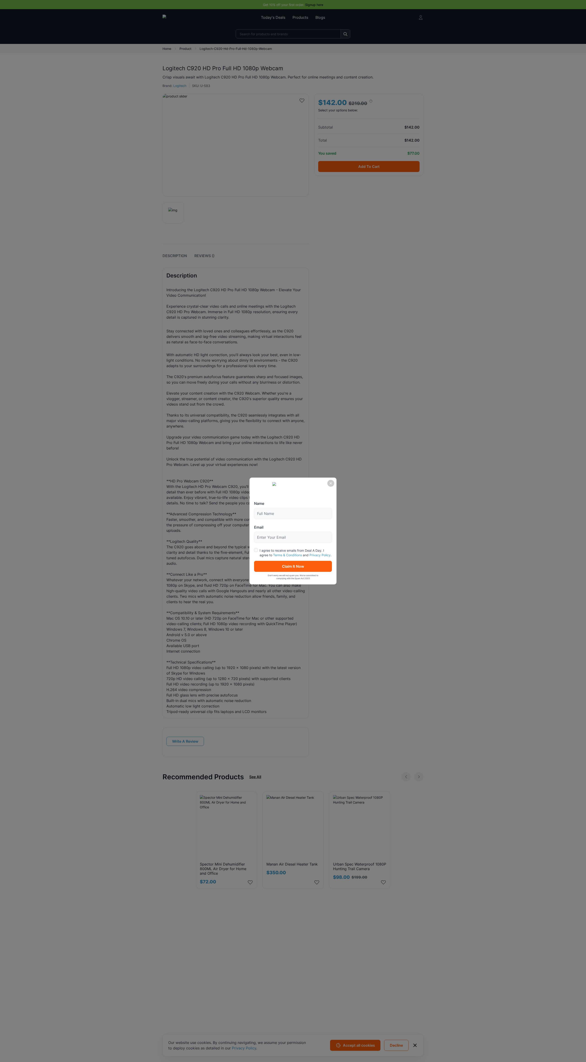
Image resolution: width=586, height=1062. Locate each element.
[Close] (330, 483)
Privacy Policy (320, 555)
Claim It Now (293, 566)
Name (259, 503)
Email (258, 527)
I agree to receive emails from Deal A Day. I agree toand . (295, 552)
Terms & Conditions (287, 555)
